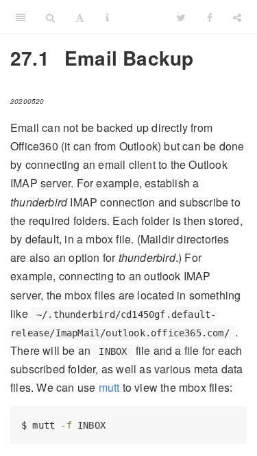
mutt (109, 387)
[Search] (50, 17)
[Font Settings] (80, 17)
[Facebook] (210, 17)
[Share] (237, 17)
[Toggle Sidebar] (20, 17)
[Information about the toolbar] (107, 17)
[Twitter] (181, 17)
